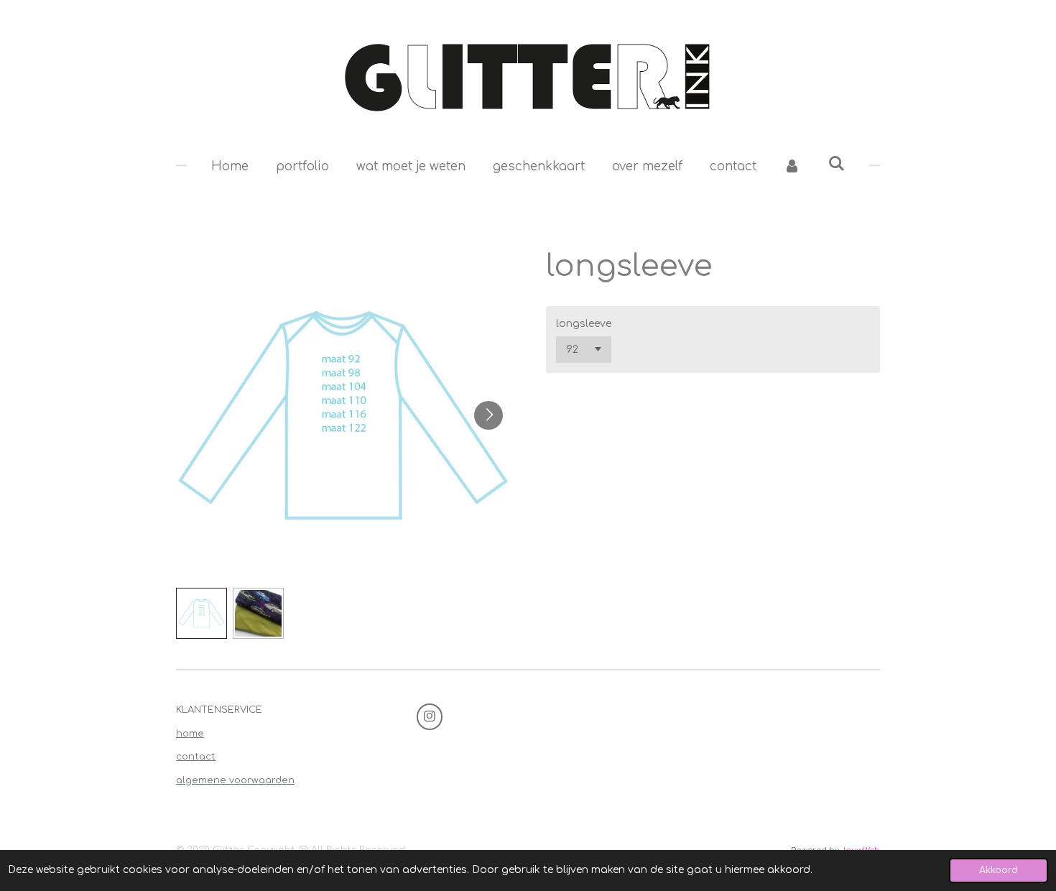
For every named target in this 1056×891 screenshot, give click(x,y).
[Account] (792, 167)
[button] (201, 613)
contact (196, 757)
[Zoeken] (837, 164)
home (190, 734)
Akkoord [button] (998, 870)
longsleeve (583, 323)
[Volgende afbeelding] (488, 415)
